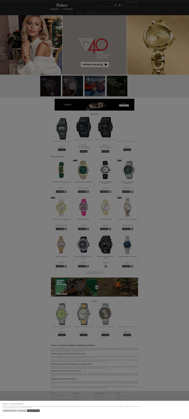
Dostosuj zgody (22, 410)
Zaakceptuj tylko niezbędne (9, 410)
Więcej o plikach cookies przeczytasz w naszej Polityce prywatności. (17, 407)
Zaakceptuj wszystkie (33, 410)
